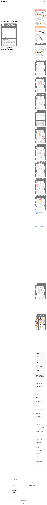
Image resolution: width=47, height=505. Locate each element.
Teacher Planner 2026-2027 (40, 398)
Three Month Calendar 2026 (40, 428)
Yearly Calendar (38, 413)
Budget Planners (39, 391)
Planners (14, 494)
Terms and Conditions (32, 483)
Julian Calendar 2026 (39, 416)
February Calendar (39, 439)
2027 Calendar (38, 421)
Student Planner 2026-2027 (40, 402)
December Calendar (39, 466)
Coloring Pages (38, 410)
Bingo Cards (38, 408)
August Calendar (39, 455)
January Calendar (39, 436)
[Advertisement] (17, 13)
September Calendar (39, 458)
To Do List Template (39, 389)
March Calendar (38, 442)
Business (14, 497)
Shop (14, 482)
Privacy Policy (32, 482)
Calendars (14, 492)
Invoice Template (39, 383)
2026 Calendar (38, 419)
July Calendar (38, 453)
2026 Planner (38, 394)
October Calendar (39, 461)
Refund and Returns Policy (32, 485)
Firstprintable (23, 500)
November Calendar (39, 464)
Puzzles (37, 405)
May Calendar (38, 447)
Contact (14, 485)
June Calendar (38, 450)
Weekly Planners (39, 386)
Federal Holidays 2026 (39, 424)
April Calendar (38, 444)
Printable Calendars (39, 434)
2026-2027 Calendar (39, 431)
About (14, 483)
